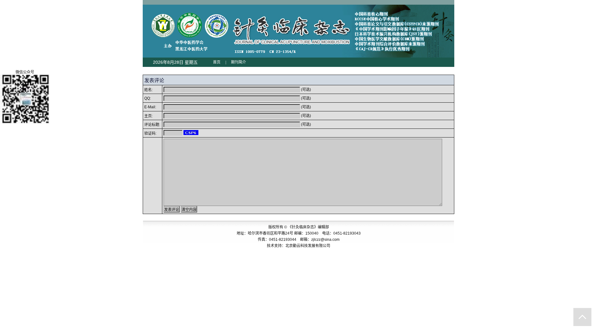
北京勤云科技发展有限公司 (307, 246)
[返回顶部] (582, 317)
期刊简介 (238, 62)
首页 (216, 62)
